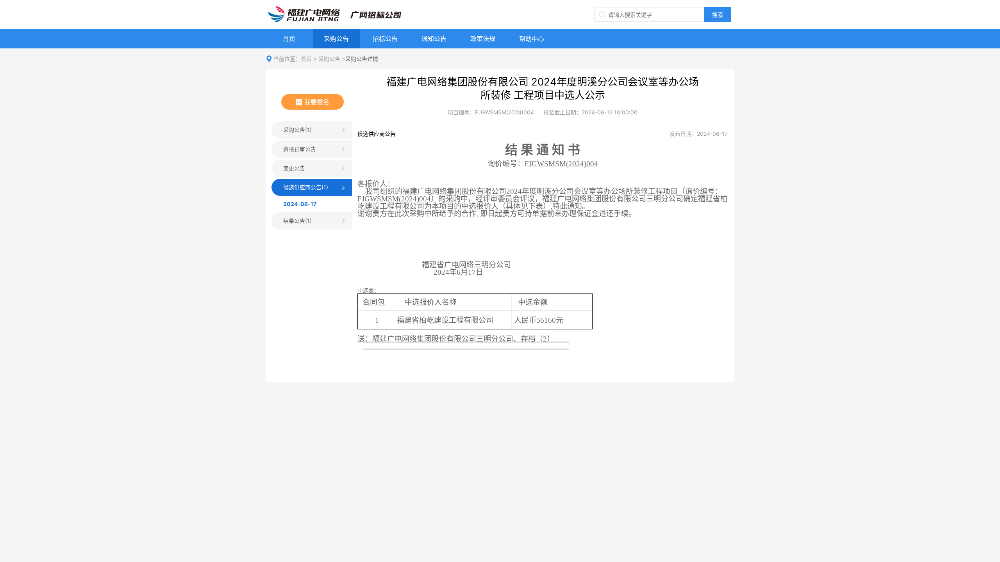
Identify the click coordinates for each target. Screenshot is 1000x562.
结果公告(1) (297, 220)
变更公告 (294, 168)
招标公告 (385, 39)
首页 (289, 39)
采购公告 (336, 39)
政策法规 (482, 39)
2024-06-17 (299, 204)
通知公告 (433, 39)
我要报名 (316, 102)
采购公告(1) (297, 129)
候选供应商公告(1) (305, 187)
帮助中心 (531, 39)
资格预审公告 (299, 149)
